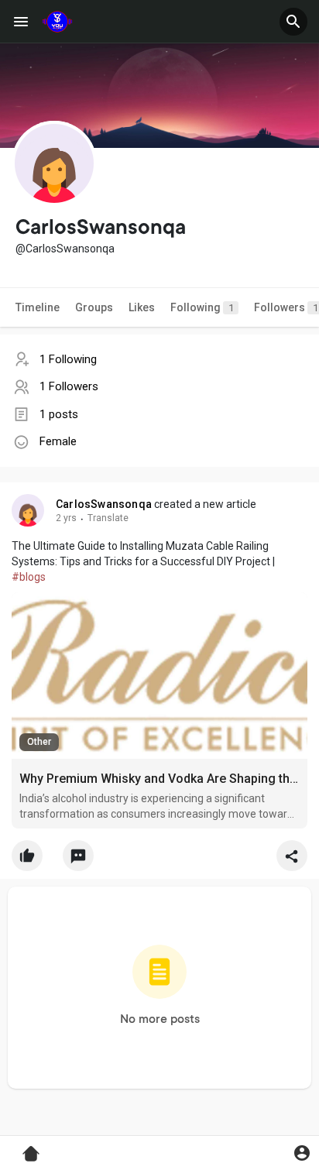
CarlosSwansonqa (104, 504)
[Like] (159, 859)
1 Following (68, 359)
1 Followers (68, 386)
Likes (142, 307)
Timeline (37, 307)
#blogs (29, 577)
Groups (94, 307)
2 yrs (66, 518)
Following (202, 307)
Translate (108, 518)
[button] (293, 22)
